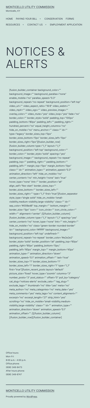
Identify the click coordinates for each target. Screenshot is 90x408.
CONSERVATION (53, 18)
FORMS (70, 18)
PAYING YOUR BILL (26, 18)
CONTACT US (35, 24)
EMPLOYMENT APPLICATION (66, 24)
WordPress (31, 396)
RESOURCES (13, 24)
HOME (9, 18)
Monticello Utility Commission (30, 7)
